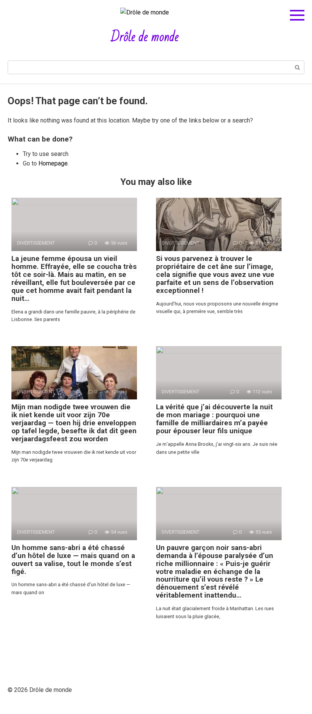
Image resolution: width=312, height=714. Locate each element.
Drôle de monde (145, 37)
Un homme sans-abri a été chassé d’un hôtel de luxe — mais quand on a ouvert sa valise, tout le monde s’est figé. (73, 559)
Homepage (53, 163)
